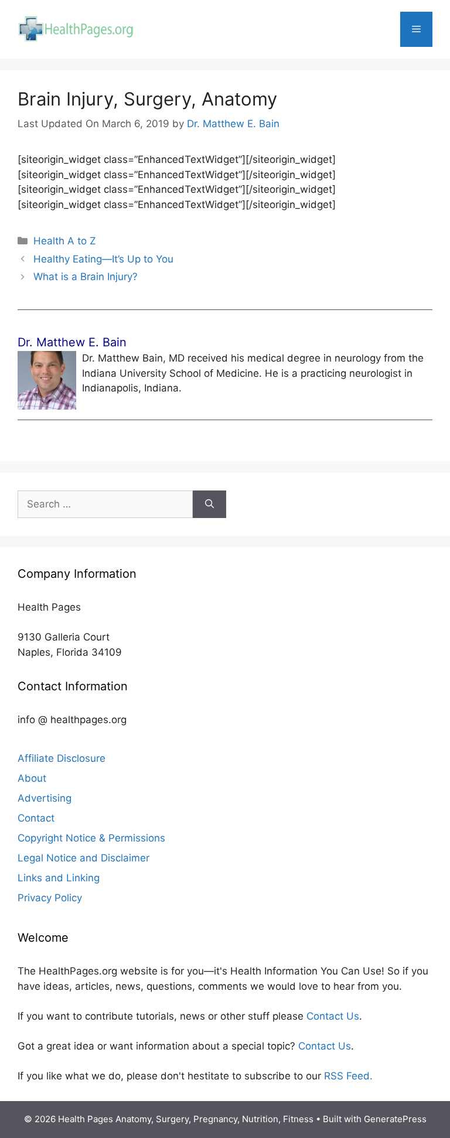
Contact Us (332, 1016)
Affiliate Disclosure (61, 758)
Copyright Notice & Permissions (91, 838)
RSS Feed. (348, 1076)
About (32, 778)
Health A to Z (64, 241)
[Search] (209, 504)
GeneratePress (395, 1119)
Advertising (44, 798)
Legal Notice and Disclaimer (83, 858)
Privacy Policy (50, 898)
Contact (36, 818)
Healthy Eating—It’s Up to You (103, 259)
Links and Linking (59, 878)
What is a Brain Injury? (85, 276)
